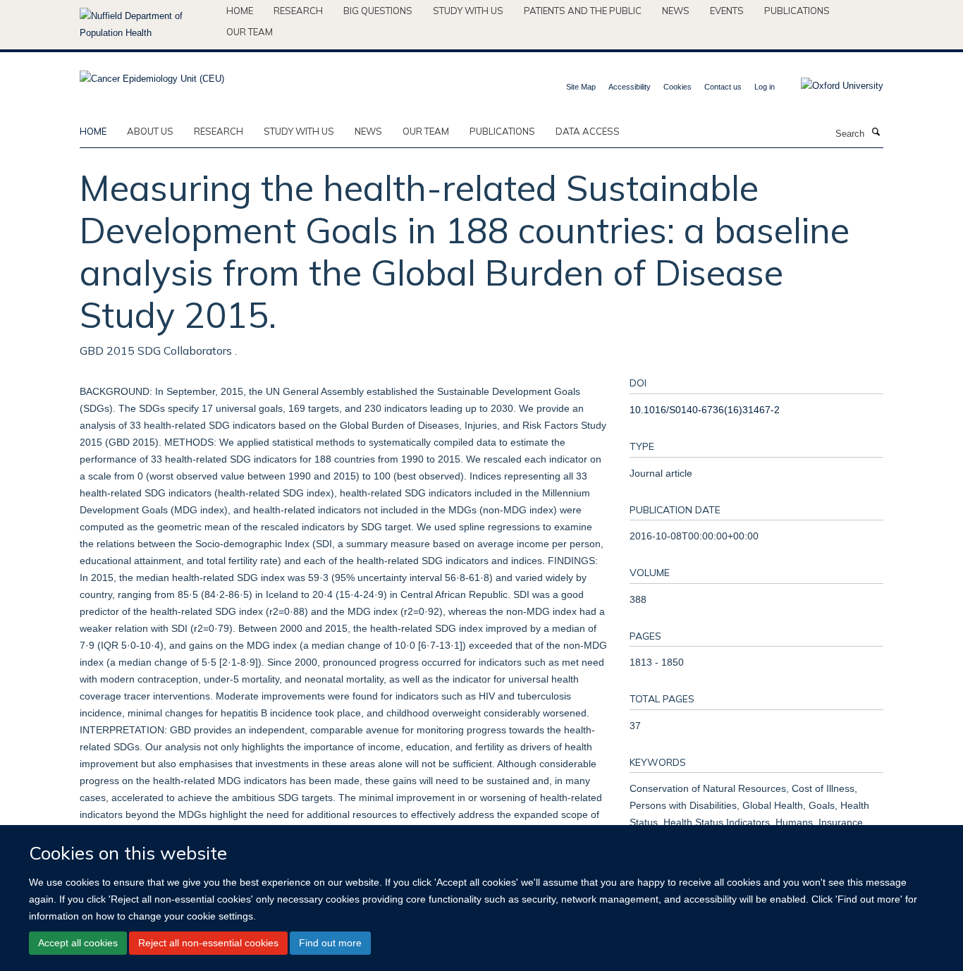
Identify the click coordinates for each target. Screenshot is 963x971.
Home (239, 10)
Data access (588, 131)
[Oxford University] (831, 86)
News (675, 10)
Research (298, 10)
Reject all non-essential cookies (208, 942)
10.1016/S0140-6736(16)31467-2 (705, 409)
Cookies (677, 87)
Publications (797, 10)
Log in (764, 87)
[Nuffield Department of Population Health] (148, 25)
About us (150, 131)
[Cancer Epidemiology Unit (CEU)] (152, 74)
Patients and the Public (583, 10)
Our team (249, 31)
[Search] (875, 132)
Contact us (723, 87)
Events (727, 10)
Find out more (330, 942)
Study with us (468, 10)
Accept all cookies (78, 942)
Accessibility (629, 87)
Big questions (377, 10)
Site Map (581, 87)
